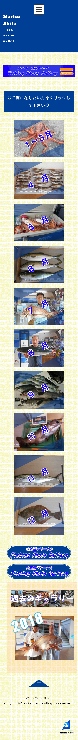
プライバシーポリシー (38, 698)
